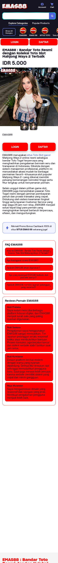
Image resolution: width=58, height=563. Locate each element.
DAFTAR (43, 42)
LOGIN (14, 42)
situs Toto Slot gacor (39, 155)
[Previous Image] (2, 97)
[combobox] (26, 16)
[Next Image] (55, 97)
